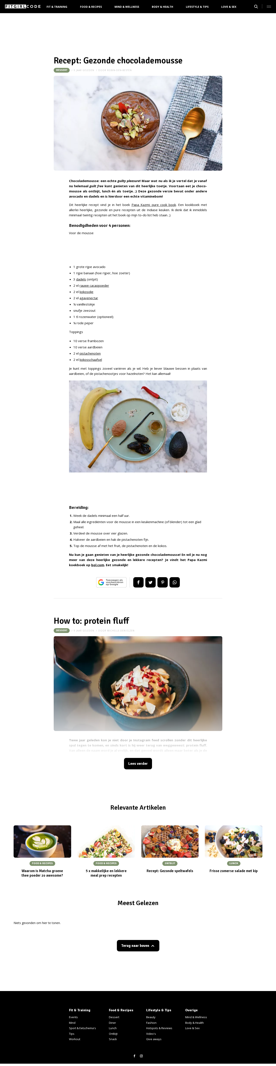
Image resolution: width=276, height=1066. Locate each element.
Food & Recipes (91, 7)
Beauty (150, 1017)
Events (73, 1017)
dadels (81, 279)
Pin (162, 582)
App (174, 582)
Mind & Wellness (126, 7)
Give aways (154, 1039)
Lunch (113, 1028)
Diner (112, 1023)
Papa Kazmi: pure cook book (154, 205)
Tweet (150, 582)
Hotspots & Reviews (159, 1028)
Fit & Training (57, 7)
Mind (72, 1023)
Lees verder (138, 763)
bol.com (97, 565)
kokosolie (86, 292)
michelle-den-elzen (121, 630)
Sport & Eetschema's (82, 1028)
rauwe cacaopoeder (94, 285)
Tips (71, 1034)
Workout (74, 1039)
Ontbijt (113, 1034)
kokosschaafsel (91, 359)
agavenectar (89, 298)
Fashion (151, 1023)
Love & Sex (228, 7)
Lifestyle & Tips (197, 7)
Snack (113, 1039)
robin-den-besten (119, 70)
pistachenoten (90, 353)
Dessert (61, 70)
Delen (138, 582)
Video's (151, 1034)
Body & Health (162, 7)
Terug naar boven (135, 945)
